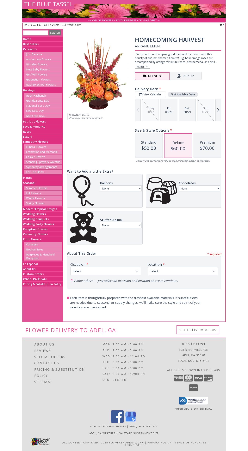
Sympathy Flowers (35, 141)
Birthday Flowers (36, 64)
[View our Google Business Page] (130, 422)
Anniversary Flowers (38, 59)
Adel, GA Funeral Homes (108, 426)
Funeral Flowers (36, 147)
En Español (30, 264)
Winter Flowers (35, 198)
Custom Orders (33, 274)
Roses (27, 131)
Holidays (29, 90)
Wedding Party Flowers (38, 224)
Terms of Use (135, 445)
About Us (29, 269)
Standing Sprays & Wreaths (43, 162)
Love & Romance (34, 126)
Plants (27, 178)
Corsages (32, 244)
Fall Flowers (33, 193)
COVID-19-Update (35, 279)
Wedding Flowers (34, 214)
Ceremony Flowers (35, 234)
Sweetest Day (35, 110)
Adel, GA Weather (102, 433)
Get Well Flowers (36, 74)
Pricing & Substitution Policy (42, 284)
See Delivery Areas (197, 330)
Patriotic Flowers (34, 121)
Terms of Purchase (190, 442)
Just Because (34, 54)
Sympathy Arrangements (41, 167)
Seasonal (29, 183)
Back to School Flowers (41, 84)
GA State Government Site (139, 433)
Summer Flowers (36, 188)
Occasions (30, 49)
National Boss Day (38, 105)
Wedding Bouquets (36, 219)
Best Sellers (31, 44)
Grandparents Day (37, 100)
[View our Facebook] (117, 422)
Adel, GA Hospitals (143, 426)
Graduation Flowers (38, 79)
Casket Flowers (35, 157)
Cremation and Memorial (42, 152)
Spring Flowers (35, 203)
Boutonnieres (34, 249)
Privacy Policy (159, 442)
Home (27, 39)
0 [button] (223, 25)
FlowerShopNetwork (126, 442)
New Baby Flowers (38, 69)
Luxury (27, 136)
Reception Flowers (35, 229)
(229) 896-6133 (74, 25)
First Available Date (183, 94)
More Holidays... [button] (36, 115)
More (140, 66)
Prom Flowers (32, 239)
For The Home (35, 172)
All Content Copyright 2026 (85, 442)
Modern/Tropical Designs (40, 209)
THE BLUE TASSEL (48, 4)
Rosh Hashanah (36, 95)
